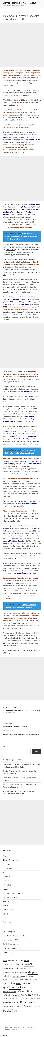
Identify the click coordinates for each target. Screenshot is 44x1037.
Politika (22, 979)
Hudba (5, 889)
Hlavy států (7, 885)
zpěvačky (7, 1002)
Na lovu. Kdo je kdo (9, 952)
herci (19, 964)
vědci (31, 998)
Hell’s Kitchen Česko (9, 965)
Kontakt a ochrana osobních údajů (14, 1027)
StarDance (24, 988)
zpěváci (15, 1002)
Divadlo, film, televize (10, 860)
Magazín (6, 856)
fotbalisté (26, 960)
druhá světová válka (15, 960)
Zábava (5, 906)
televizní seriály (30, 994)
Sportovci (6, 864)
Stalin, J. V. (17, 628)
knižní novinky (28, 968)
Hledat (5, 747)
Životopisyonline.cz (19, 3)
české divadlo (32, 1006)
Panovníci (6, 877)
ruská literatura (13, 710)
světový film (8, 995)
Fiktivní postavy (8, 910)
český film (10, 1010)
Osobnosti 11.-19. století (11, 893)
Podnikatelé (16, 979)
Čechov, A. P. (10, 250)
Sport (5, 872)
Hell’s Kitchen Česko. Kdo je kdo (14, 936)
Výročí (5, 914)
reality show (9, 983)
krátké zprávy (8, 973)
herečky (29, 964)
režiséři (18, 983)
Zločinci (6, 901)
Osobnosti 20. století (10, 897)
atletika (5, 960)
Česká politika (8, 881)
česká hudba (7, 1006)
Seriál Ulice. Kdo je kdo (11, 944)
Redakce (18, 13)
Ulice (5, 999)
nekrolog (7, 976)
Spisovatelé (11, 707)
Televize (17, 995)
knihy (21, 968)
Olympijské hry (16, 976)
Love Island (23, 973)
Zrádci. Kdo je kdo (9, 932)
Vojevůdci (11, 998)
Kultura (15, 972)
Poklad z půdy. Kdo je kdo (12, 948)
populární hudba (31, 980)
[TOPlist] (3, 1036)
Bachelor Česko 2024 (11, 940)
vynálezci (16, 998)
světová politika (24, 991)
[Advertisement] (22, 45)
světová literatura (9, 991)
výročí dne (24, 998)
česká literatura (17, 1006)
